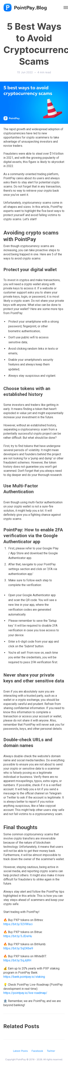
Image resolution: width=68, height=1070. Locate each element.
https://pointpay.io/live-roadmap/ (25, 993)
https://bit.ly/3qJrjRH (17, 960)
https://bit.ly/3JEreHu (17, 936)
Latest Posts (20, 1050)
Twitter (51, 1050)
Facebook (37, 1050)
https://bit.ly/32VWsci (17, 924)
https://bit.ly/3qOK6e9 (18, 948)
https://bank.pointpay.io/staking (24, 977)
